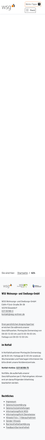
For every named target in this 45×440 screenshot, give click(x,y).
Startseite (22, 272)
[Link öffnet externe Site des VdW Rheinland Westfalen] (37, 286)
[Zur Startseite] (7, 285)
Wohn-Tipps (31, 4)
